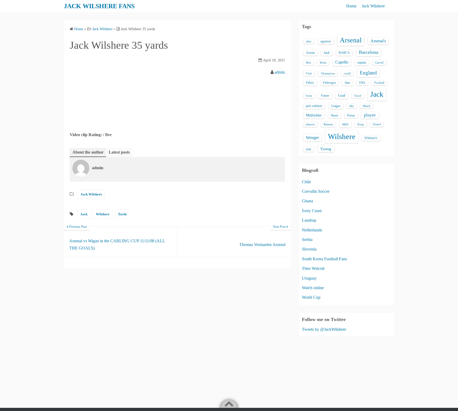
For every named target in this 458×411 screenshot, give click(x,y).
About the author (88, 152)
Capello (341, 62)
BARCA (344, 53)
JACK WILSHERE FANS (99, 6)
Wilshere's (370, 138)
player (370, 115)
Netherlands (312, 230)
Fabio (310, 82)
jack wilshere (314, 106)
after (308, 41)
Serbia (307, 239)
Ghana (307, 201)
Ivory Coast (312, 210)
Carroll (379, 62)
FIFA (362, 82)
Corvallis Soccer (315, 191)
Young (325, 149)
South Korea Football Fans (324, 259)
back (327, 53)
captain (361, 62)
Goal (341, 95)
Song (360, 124)
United (377, 124)
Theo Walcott (313, 268)
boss (323, 62)
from (309, 95)
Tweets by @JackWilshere (324, 329)
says (345, 124)
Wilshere (102, 214)
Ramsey (328, 124)
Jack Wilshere (373, 6)
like (351, 106)
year (308, 149)
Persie (351, 115)
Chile (306, 182)
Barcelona (368, 52)
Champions (328, 73)
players (310, 124)
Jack (83, 214)
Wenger (312, 137)
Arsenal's (378, 41)
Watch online (313, 287)
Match (367, 106)
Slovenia (309, 249)
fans (347, 82)
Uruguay (309, 278)
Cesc (309, 73)
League (335, 106)
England (368, 72)
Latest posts (119, 152)
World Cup (311, 297)
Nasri (334, 115)
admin (280, 72)
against (325, 41)
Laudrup (309, 220)
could (347, 73)
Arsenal (351, 40)
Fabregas (329, 82)
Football (379, 82)
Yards (122, 214)
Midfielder (314, 115)
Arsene (310, 53)
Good (357, 95)
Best (308, 62)
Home (351, 6)
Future (325, 95)
